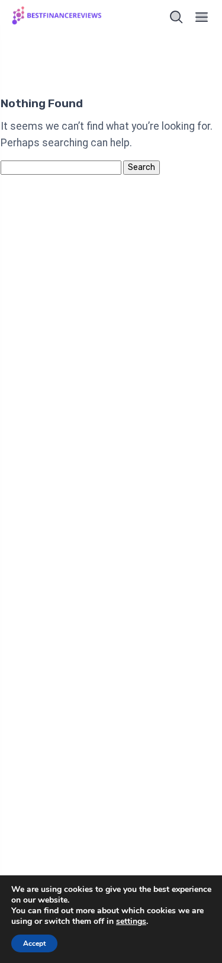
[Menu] (202, 17)
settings (131, 921)
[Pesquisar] (176, 17)
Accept (34, 943)
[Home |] (58, 17)
